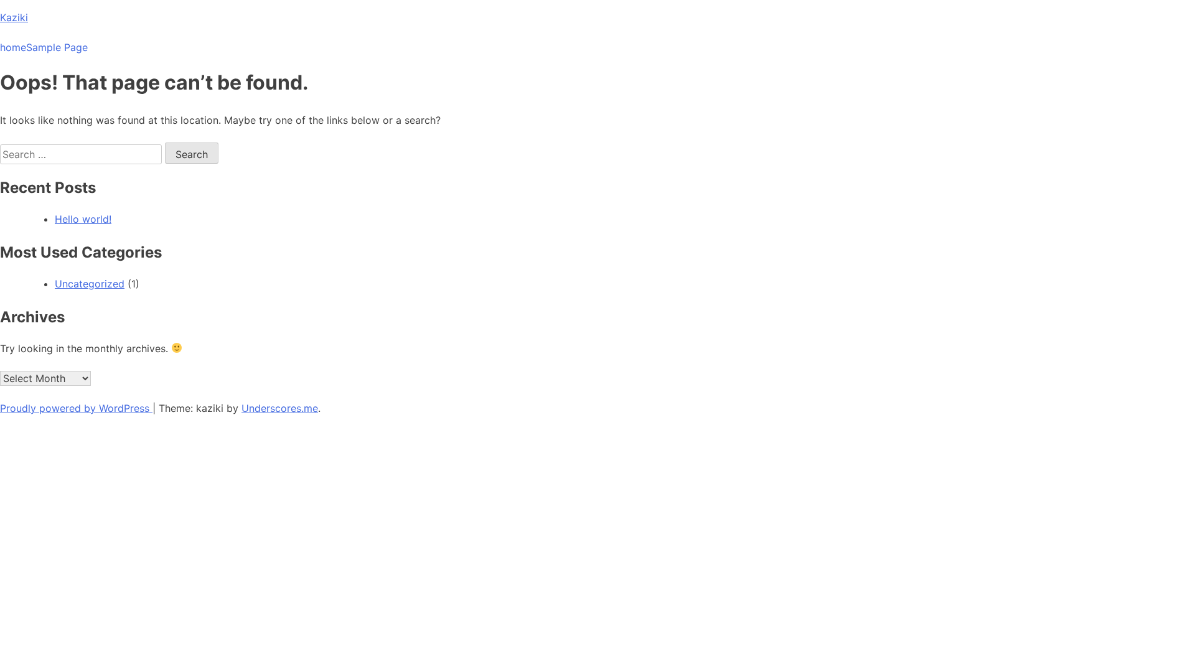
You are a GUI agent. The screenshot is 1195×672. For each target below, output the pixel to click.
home (13, 47)
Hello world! (83, 219)
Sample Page (57, 47)
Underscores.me (279, 408)
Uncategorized (89, 284)
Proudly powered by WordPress (76, 408)
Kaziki (14, 17)
